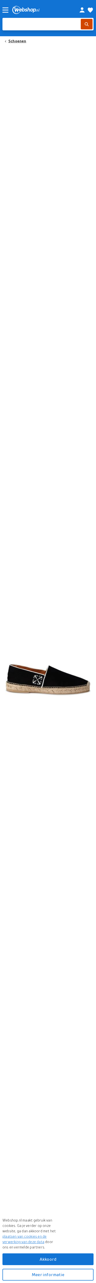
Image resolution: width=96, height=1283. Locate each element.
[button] (48, 651)
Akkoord (48, 1259)
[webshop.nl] (40, 10)
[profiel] (82, 10)
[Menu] (5, 10)
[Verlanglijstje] (90, 10)
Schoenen (17, 41)
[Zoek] (87, 24)
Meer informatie (48, 1274)
